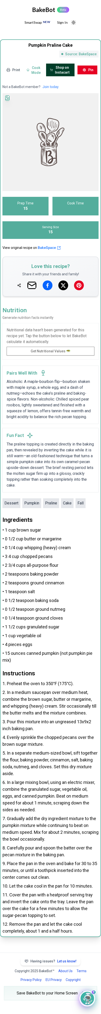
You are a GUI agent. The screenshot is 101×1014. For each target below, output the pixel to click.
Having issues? (53, 961)
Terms (81, 971)
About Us (65, 971)
